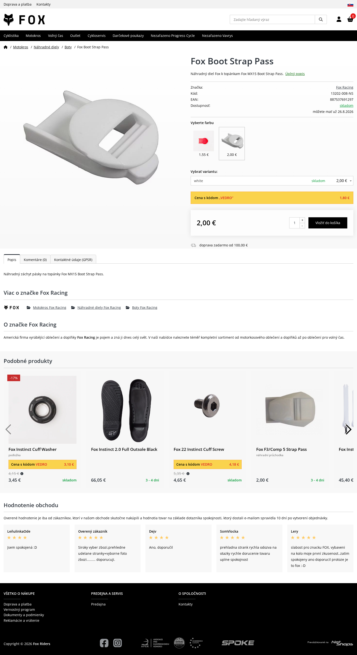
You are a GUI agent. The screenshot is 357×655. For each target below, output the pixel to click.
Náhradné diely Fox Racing (99, 307)
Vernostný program (19, 609)
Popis (12, 259)
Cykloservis (97, 35)
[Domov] (6, 47)
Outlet (75, 35)
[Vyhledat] (321, 19)
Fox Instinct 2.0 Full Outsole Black (124, 449)
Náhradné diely (46, 47)
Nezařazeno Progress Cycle (173, 35)
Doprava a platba (18, 4)
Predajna (98, 604)
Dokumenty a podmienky (24, 615)
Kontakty (43, 4)
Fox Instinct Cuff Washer (32, 449)
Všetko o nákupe (19, 593)
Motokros (33, 35)
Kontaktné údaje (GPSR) (73, 259)
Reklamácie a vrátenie (21, 620)
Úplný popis (295, 73)
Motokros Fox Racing (49, 307)
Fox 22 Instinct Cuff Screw (199, 449)
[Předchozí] (8, 429)
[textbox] (272, 180)
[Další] (348, 429)
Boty (68, 47)
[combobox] (272, 180)
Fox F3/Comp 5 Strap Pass (281, 449)
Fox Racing (344, 87)
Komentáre (35, 259)
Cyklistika (11, 35)
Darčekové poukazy (128, 35)
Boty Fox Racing (144, 307)
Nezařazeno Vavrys (217, 35)
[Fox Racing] (15, 307)
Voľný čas (55, 35)
